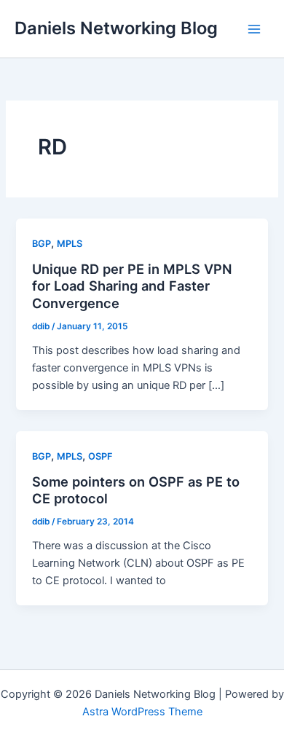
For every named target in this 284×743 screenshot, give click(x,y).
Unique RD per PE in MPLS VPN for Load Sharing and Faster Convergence (132, 286)
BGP (41, 243)
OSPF (100, 456)
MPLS (69, 243)
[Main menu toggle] (254, 29)
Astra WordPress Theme (142, 711)
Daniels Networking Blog (116, 28)
